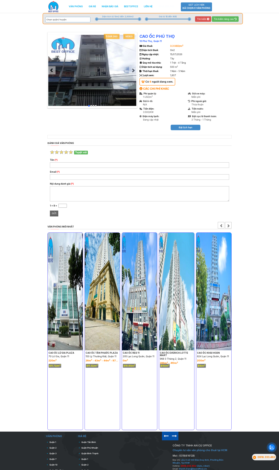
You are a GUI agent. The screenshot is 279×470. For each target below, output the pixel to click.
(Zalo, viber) (195, 466)
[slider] (96, 19)
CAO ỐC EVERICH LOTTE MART (174, 354)
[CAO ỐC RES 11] (139, 291)
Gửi (54, 213)
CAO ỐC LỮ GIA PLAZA (61, 352)
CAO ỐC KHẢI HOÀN (208, 352)
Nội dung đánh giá (62, 183)
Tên (53, 159)
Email (55, 171)
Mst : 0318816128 (184, 455)
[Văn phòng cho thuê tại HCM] (53, 6)
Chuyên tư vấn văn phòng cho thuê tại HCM (200, 450)
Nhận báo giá (110, 6)
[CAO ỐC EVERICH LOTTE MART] (176, 291)
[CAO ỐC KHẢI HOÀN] (213, 291)
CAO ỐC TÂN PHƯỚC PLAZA (102, 352)
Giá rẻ (92, 6)
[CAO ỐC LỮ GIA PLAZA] (65, 291)
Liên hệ (148, 6)
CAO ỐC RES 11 (131, 352)
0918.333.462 (166, 6)
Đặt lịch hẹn (196, 6)
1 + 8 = (54, 205)
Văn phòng (76, 6)
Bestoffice (131, 6)
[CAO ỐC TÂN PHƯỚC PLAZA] (102, 291)
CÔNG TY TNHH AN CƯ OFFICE (192, 445)
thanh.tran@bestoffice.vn (193, 468)
